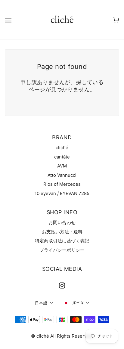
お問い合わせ (62, 222)
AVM (62, 166)
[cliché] (62, 19)
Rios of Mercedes (62, 184)
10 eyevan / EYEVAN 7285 (62, 193)
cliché (62, 147)
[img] (62, 286)
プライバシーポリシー (62, 250)
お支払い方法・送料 (62, 232)
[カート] (116, 20)
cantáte (62, 157)
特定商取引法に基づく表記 (62, 241)
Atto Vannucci (62, 175)
